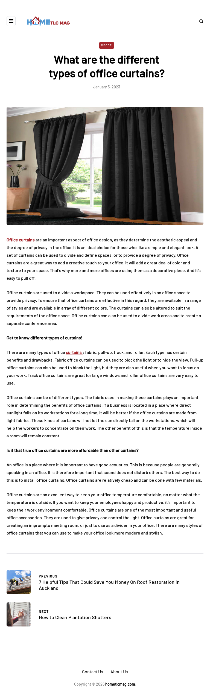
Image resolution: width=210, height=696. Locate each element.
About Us (119, 671)
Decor (106, 45)
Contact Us (92, 671)
